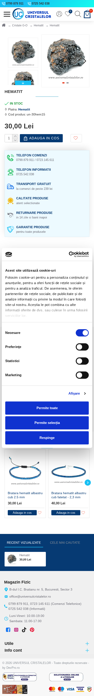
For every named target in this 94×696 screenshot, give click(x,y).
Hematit (38, 25)
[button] (46, 60)
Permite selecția (47, 423)
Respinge (47, 438)
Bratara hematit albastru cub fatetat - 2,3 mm (68, 495)
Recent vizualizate (24, 542)
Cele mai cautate (65, 542)
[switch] (82, 347)
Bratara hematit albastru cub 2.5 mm (25, 495)
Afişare (74, 393)
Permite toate (47, 408)
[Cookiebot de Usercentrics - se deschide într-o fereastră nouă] (69, 254)
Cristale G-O (19, 25)
